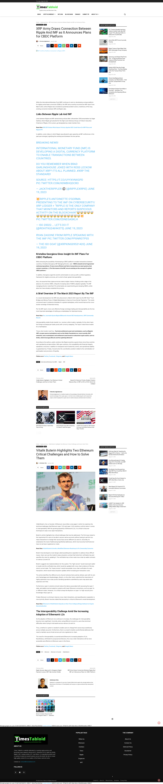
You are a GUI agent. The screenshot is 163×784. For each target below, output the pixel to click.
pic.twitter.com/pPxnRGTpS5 (68, 238)
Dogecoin (81, 758)
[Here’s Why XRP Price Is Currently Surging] (103, 42)
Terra (81, 751)
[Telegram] (60, 45)
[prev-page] (37, 433)
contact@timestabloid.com (27, 762)
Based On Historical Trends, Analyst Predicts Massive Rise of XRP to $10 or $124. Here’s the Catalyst (82, 382)
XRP (64, 362)
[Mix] (79, 45)
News (45, 24)
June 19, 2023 (74, 228)
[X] (52, 45)
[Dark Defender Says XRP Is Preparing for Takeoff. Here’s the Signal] (65, 417)
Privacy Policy (128, 754)
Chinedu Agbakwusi (45, 41)
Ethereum (81, 743)
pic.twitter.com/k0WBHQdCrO (57, 183)
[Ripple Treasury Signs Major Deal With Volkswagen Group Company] (103, 50)
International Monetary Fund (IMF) (49, 362)
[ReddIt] (56, 45)
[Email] (75, 45)
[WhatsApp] (63, 45)
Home (37, 22)
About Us (128, 739)
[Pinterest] (67, 45)
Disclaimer (128, 751)
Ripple (60, 362)
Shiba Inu (81, 739)
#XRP (80, 170)
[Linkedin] (71, 45)
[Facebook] (48, 45)
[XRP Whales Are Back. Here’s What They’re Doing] (45, 417)
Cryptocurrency (44, 22)
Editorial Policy (128, 747)
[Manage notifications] (159, 780)
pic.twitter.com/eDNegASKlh (57, 219)
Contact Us (128, 743)
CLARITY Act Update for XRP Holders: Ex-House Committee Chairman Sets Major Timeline (86, 427)
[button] (125, 14)
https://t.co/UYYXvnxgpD (65, 179)
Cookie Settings (47, 783)
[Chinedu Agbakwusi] (37, 41)
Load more (112, 99)
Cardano (81, 747)
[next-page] (40, 433)
